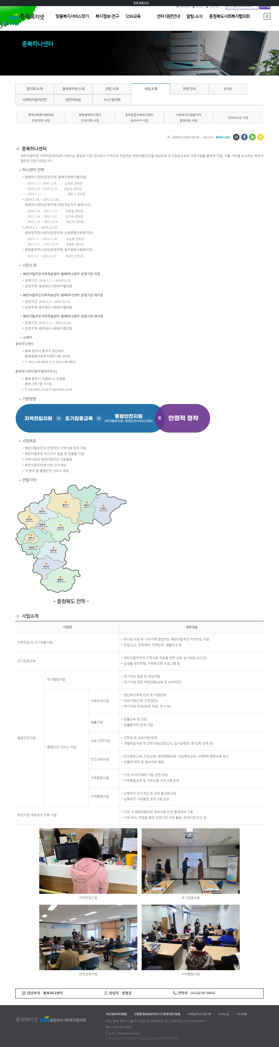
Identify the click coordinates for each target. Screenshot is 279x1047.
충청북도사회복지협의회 (186, 137)
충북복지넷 (28, 21)
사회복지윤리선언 (34, 100)
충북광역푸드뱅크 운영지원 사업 (90, 117)
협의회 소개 (35, 89)
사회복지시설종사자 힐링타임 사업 (188, 117)
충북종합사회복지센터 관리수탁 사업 (139, 117)
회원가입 (214, 6)
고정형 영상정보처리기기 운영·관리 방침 (157, 1014)
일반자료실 (73, 100)
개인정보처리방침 (116, 1014)
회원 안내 (189, 89)
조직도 (228, 89)
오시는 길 (223, 1014)
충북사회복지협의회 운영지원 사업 (41, 117)
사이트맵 (241, 1014)
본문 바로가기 (141, 3)
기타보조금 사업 (238, 118)
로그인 (199, 6)
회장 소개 (111, 89)
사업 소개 (150, 89)
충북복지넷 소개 (73, 89)
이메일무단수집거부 (199, 1014)
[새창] (236, 137)
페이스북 (184, 6)
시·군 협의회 (112, 100)
